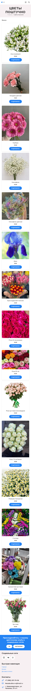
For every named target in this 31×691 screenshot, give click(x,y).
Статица (15, 538)
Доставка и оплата (7, 671)
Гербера (15, 143)
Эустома (15, 624)
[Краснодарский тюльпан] (15, 272)
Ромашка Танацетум (15, 499)
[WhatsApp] (13, 658)
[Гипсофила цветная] (15, 193)
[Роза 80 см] (15, 351)
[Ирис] (15, 233)
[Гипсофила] (15, 154)
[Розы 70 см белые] (15, 422)
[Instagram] (4, 658)
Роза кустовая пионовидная (15, 411)
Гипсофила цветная (15, 222)
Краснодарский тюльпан (15, 300)
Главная (9, 14)
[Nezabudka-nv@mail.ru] (3, 683)
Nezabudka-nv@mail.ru (14, 683)
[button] (28, 2)
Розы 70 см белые (15, 459)
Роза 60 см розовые (15, 340)
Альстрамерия (15, 54)
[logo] (3, 2)
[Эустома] (15, 598)
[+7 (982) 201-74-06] (3, 680)
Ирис (15, 261)
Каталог (4, 669)
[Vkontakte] (8, 658)
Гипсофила (15, 182)
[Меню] (25, 2)
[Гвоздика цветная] (15, 65)
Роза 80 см (15, 371)
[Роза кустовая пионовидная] (15, 382)
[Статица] (15, 510)
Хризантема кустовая (15, 587)
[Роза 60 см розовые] (15, 311)
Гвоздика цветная (15, 96)
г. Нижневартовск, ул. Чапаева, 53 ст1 (13, 687)
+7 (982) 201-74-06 (12, 680)
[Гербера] (15, 106)
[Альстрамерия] (15, 24)
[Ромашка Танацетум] (15, 470)
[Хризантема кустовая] (15, 549)
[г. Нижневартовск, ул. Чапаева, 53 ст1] (3, 687)
